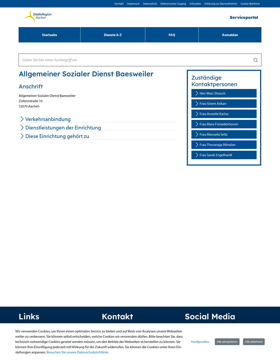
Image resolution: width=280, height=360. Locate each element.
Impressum (133, 3)
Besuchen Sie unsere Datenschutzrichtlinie (77, 352)
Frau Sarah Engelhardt (216, 155)
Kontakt (119, 3)
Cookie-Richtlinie (250, 3)
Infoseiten (195, 3)
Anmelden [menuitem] (230, 35)
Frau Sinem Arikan (213, 103)
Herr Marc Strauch (213, 93)
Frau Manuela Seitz (214, 134)
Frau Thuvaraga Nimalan (218, 144)
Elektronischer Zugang (173, 3)
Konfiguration (200, 342)
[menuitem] (49, 34)
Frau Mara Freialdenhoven (219, 124)
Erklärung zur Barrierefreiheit (221, 3)
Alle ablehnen (254, 342)
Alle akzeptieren (227, 342)
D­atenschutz (150, 3)
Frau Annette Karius (214, 114)
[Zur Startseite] (37, 17)
